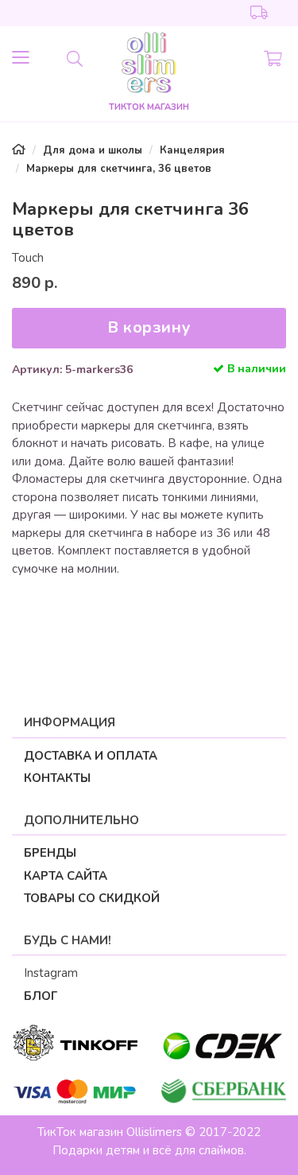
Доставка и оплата (90, 756)
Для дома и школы (92, 150)
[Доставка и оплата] (259, 13)
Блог (40, 996)
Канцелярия (192, 150)
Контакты (57, 778)
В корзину (149, 327)
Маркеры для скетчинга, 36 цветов (118, 168)
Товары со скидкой (92, 898)
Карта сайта (65, 876)
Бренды (50, 853)
